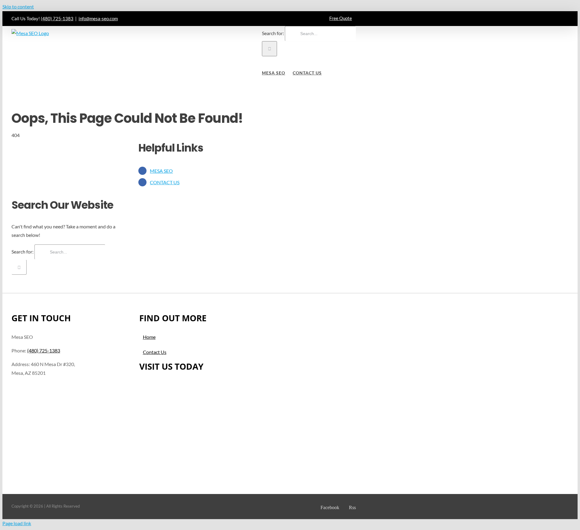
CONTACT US (164, 182)
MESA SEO (161, 171)
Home (149, 337)
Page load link (16, 523)
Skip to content (18, 6)
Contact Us (154, 352)
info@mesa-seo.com (98, 18)
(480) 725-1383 (57, 18)
